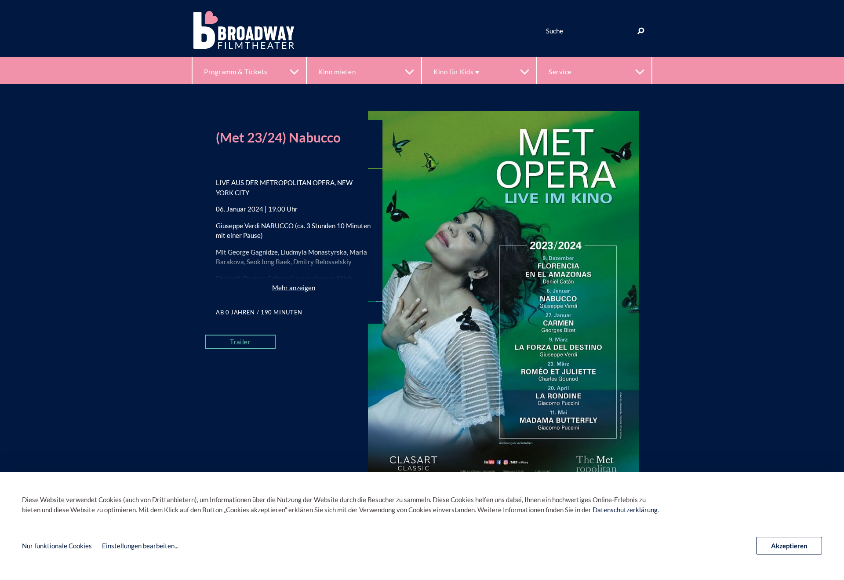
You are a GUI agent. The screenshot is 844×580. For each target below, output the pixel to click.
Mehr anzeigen (293, 288)
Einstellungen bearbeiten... (140, 546)
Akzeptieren (789, 546)
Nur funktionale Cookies (57, 546)
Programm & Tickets (236, 72)
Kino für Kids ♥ (456, 72)
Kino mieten (337, 72)
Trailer (240, 342)
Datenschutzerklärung (625, 510)
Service (560, 72)
